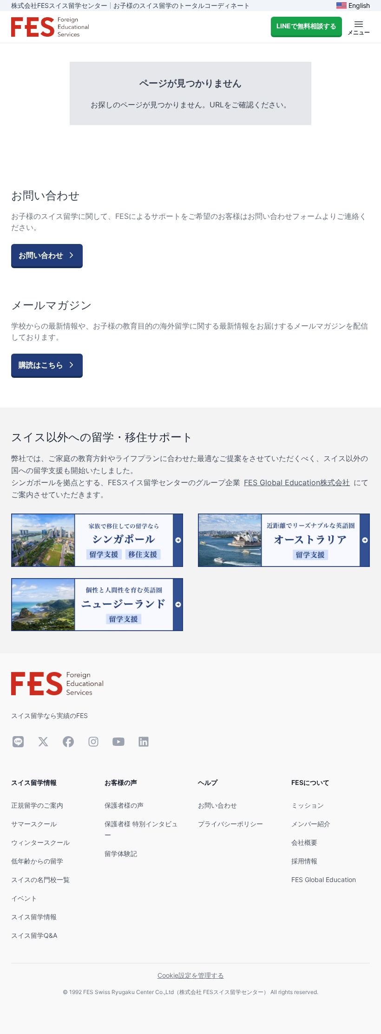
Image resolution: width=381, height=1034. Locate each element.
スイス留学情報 (34, 917)
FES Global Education (323, 879)
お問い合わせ (217, 805)
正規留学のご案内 (37, 805)
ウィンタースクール (40, 842)
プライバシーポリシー (230, 824)
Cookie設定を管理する (191, 975)
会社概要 (304, 842)
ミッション (307, 805)
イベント (24, 898)
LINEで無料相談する (306, 26)
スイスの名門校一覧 (40, 879)
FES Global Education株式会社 (297, 482)
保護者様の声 (124, 805)
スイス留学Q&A (34, 935)
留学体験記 (121, 853)
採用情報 (304, 861)
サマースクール (34, 824)
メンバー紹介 (310, 824)
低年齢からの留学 (37, 861)
